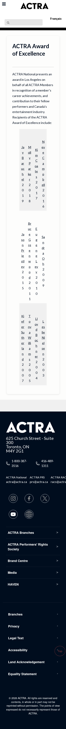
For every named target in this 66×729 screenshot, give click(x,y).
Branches (15, 614)
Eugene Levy (36, 250)
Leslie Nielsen (43, 337)
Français (56, 18)
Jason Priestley (22, 250)
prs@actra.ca (39, 482)
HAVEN (13, 584)
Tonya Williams (29, 337)
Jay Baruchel (22, 163)
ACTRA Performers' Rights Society (28, 546)
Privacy (13, 626)
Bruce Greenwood (29, 250)
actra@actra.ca (16, 482)
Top (60, 651)
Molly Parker (29, 163)
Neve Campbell (43, 163)
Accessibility (17, 650)
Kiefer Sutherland (22, 337)
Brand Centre (18, 560)
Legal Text (16, 638)
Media (12, 572)
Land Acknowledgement (26, 662)
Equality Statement (22, 674)
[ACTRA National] (34, 6)
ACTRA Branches (21, 532)
